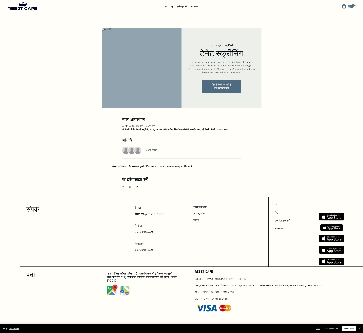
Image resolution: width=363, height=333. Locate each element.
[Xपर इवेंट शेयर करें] (130, 187)
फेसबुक (196, 220)
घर (276, 204)
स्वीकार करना (349, 328)
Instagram (199, 213)
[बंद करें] (359, 328)
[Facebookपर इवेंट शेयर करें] (123, 187)
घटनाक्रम (279, 228)
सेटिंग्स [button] (318, 328)
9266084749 (144, 232)
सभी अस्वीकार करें (331, 328)
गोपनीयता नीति (14, 328)
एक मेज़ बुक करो (282, 220)
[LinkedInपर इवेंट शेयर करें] (137, 187)
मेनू (276, 212)
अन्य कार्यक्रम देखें (221, 88)
